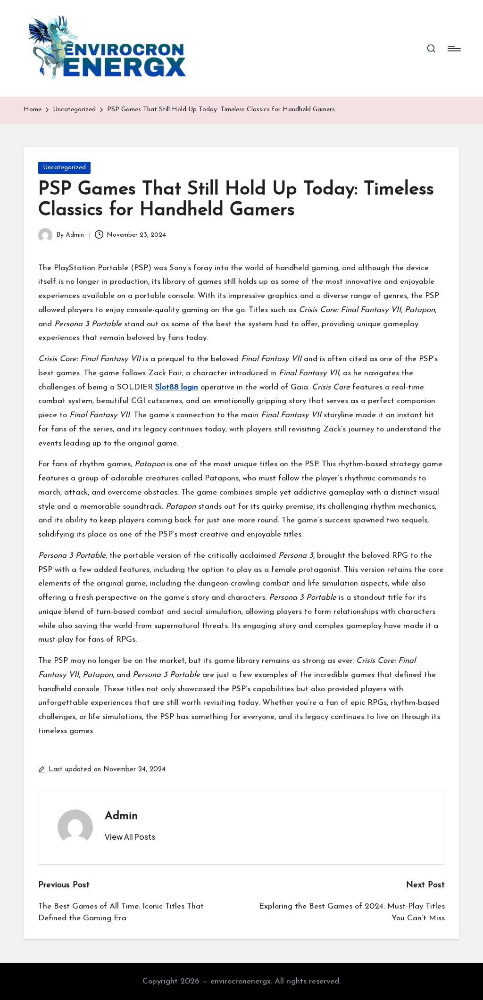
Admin (121, 816)
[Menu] (453, 48)
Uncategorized (64, 167)
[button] (130, 837)
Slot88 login (176, 387)
